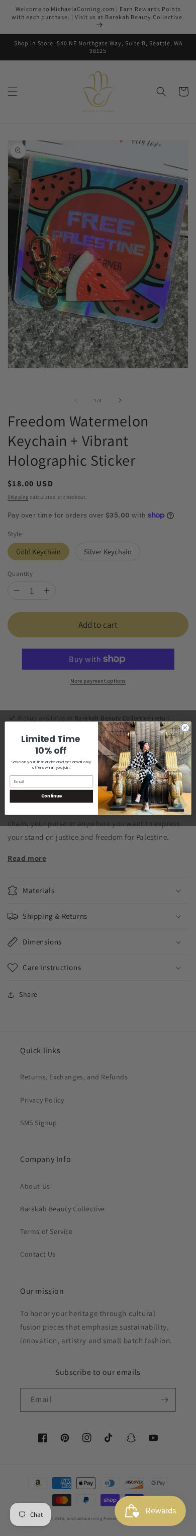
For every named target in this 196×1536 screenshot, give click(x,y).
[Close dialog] (185, 727)
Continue (51, 796)
